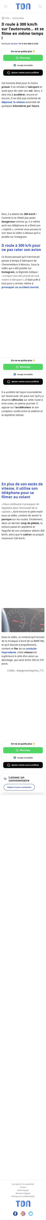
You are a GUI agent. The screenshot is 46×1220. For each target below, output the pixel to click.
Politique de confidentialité (23, 1196)
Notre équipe (23, 1190)
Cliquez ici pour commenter (19, 787)
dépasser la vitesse (13, 102)
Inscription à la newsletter (23, 1184)
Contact (23, 1187)
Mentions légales (23, 1193)
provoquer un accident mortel (20, 287)
